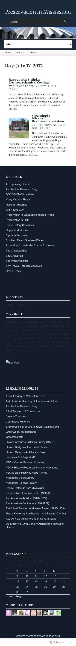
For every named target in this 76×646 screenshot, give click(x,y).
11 (36, 576)
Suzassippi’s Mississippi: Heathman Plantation (48, 118)
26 (45, 586)
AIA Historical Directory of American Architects (32, 401)
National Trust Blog (16, 204)
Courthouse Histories (18, 421)
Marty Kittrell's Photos (18, 199)
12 (45, 576)
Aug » (19, 596)
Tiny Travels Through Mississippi (24, 266)
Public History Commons (20, 225)
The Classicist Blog (16, 250)
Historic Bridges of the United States (26, 447)
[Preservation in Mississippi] (38, 33)
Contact (19, 52)
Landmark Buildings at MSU (21, 457)
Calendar (33, 52)
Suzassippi (44, 125)
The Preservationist (17, 260)
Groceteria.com (14, 437)
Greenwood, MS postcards (21, 431)
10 (15, 89)
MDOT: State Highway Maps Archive (26, 472)
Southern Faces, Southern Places (25, 240)
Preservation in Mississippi (38, 12)
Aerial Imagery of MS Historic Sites (25, 396)
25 (36, 586)
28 (63, 586)
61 (47, 128)
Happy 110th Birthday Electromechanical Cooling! (28, 81)
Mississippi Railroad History (21, 482)
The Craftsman (14, 255)
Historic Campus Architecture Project (27, 452)
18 (36, 581)
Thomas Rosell (24, 86)
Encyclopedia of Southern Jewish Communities (32, 426)
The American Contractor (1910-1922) (27, 503)
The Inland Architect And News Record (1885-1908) (35, 508)
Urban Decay (13, 271)
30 (17, 592)
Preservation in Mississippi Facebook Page (30, 214)
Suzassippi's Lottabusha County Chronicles (30, 245)
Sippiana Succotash (17, 235)
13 (54, 576)
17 (27, 581)
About (7, 52)
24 (27, 586)
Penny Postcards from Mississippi (25, 488)
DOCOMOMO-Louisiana (20, 194)
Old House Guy (15, 209)
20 (54, 581)
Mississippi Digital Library (20, 477)
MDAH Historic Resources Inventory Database (32, 467)
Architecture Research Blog (21, 189)
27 (54, 586)
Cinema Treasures (16, 416)
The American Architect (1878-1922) (26, 498)
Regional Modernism (17, 230)
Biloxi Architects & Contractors (23, 411)
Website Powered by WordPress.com (38, 636)
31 (27, 592)
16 (17, 581)
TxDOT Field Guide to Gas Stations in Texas (31, 518)
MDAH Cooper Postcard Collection (25, 462)
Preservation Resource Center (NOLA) (28, 493)
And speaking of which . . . (21, 184)
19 (45, 581)
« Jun (9, 596)
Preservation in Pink (17, 220)
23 (17, 586)
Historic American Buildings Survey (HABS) (30, 442)
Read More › (33, 155)
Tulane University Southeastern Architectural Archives (36, 513)
